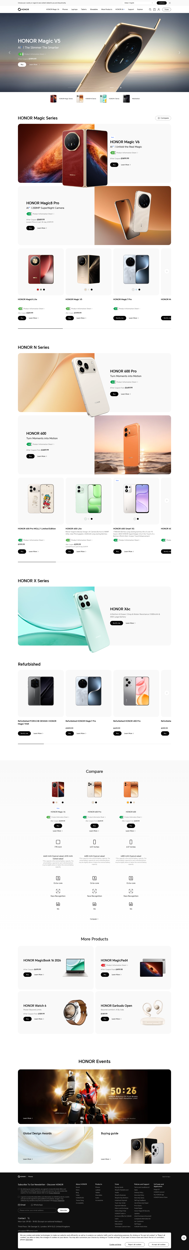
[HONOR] (23, 1176)
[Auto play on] (120, 87)
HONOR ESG (80, 1198)
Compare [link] (93, 919)
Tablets (84, 9)
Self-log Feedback (140, 1200)
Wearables (94, 9)
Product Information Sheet (34, 54)
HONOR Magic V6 (52, 9)
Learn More (33, 64)
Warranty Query (139, 1198)
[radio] (38, 289)
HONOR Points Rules (140, 1226)
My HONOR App (159, 1195)
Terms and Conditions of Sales (141, 1189)
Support (131, 9)
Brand (78, 1187)
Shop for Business (120, 1195)
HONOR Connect (159, 1192)
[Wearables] (99, 9)
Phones (65, 9)
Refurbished (118, 1224)
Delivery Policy (138, 1192)
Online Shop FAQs (120, 1211)
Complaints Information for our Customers (142, 1220)
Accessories (99, 1200)
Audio (97, 1198)
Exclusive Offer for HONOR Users (123, 1217)
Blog (77, 1192)
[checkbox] (43, 1191)
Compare (165, 118)
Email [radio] (23, 1205)
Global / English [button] (129, 3)
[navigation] (61, 98)
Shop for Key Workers (121, 1198)
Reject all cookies (134, 1244)
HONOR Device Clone (160, 1197)
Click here (29, 1240)
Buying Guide (119, 1187)
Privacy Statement (54, 1193)
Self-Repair (137, 1224)
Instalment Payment (121, 1200)
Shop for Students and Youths (121, 1191)
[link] (154, 9)
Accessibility (80, 1203)
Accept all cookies (158, 1244)
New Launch (119, 1221)
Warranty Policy (139, 1195)
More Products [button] (106, 9)
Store (167, 9)
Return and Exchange (121, 1208)
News (77, 1190)
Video (78, 1195)
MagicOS (157, 1189)
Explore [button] (140, 9)
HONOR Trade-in (120, 1213)
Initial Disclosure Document (142, 1216)
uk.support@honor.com (28, 1231)
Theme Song (80, 1200)
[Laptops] (78, 9)
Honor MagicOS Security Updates (142, 1212)
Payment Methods (120, 1205)
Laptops (74, 9)
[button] (22, 64)
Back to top (166, 1176)
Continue (161, 3)
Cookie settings (115, 1244)
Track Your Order (120, 1203)
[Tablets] (87, 9)
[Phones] (69, 9)
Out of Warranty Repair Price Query (141, 1204)
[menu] (158, 9)
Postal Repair (138, 1208)
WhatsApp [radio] (38, 1205)
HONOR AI (119, 9)
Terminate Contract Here (122, 1226)
